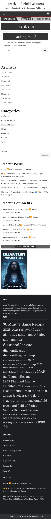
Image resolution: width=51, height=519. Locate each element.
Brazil (19, 340)
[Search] (48, 13)
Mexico (27, 386)
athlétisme (25, 334)
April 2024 (5, 98)
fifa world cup (10, 364)
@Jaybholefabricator (12, 209)
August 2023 (6, 103)
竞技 (6, 426)
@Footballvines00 (10, 230)
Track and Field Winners (25, 3)
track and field (15, 400)
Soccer (4, 138)
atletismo (9, 339)
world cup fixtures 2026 (28, 423)
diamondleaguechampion (21, 355)
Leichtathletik (13, 386)
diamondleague (14, 350)
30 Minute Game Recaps (23, 324)
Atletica (39, 334)
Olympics (5, 133)
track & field (30, 395)
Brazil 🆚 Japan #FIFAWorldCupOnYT (17, 169)
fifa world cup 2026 (30, 364)
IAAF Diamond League (19, 381)
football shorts (9, 372)
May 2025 (5, 81)
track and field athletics (20, 405)
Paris (42, 386)
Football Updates (23, 372)
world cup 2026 (10, 422)
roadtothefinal (13, 390)
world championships (14, 418)
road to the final (35, 390)
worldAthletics (28, 415)
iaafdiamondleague (16, 376)
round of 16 (7, 396)
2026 (7, 329)
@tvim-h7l (7, 225)
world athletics (11, 414)
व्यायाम (41, 422)
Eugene (23, 360)
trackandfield (37, 400)
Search (4, 151)
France (33, 372)
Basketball (5, 116)
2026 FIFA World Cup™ (27, 329)
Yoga (3, 142)
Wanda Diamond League (20, 410)
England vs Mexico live (11, 360)
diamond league (17, 345)
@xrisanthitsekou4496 (12, 217)
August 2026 (6, 72)
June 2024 (5, 90)
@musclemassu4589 (11, 237)
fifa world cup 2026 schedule (14, 368)
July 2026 (5, 77)
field (31, 360)
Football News (31, 368)
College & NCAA (8, 121)
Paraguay (35, 386)
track (17, 395)
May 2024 (5, 94)
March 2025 (6, 85)
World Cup (31, 418)
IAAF (41, 372)
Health (4, 129)
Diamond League (8, 125)
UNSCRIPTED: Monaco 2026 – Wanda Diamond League (24, 188)
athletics (10, 334)
